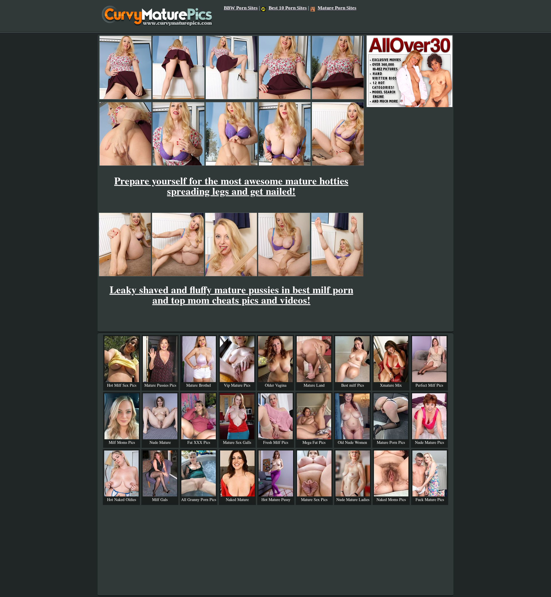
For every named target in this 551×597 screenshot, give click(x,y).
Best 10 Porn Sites (288, 8)
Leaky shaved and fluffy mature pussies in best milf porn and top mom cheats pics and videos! (231, 294)
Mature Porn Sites (337, 8)
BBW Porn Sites (241, 8)
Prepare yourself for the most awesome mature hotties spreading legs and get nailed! (231, 185)
